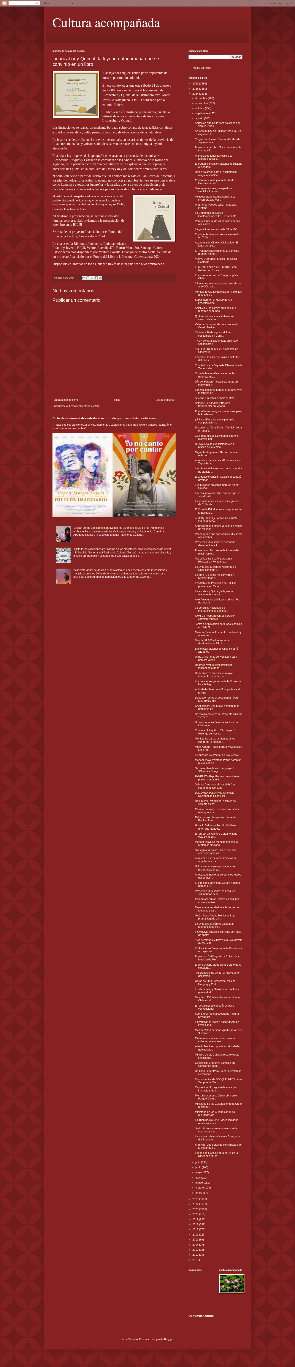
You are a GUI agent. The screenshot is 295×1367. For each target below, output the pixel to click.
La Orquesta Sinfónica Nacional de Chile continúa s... (215, 568)
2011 (195, 1260)
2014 (195, 1244)
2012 (195, 1254)
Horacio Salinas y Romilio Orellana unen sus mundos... (215, 827)
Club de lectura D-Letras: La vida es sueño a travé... (216, 519)
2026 (195, 83)
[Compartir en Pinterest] (100, 278)
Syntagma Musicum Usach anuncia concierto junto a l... (215, 852)
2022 (195, 1204)
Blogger (168, 1339)
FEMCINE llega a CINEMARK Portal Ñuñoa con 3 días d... (216, 269)
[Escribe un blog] (88, 278)
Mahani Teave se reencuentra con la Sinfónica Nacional (216, 843)
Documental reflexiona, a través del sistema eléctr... (215, 802)
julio (198, 1162)
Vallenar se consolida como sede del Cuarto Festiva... (216, 326)
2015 (195, 1239)
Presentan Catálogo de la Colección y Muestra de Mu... (217, 958)
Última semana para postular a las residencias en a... (215, 868)
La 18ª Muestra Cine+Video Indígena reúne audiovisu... (216, 1122)
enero (199, 1192)
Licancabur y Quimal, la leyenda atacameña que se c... (214, 593)
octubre (200, 108)
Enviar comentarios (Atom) (84, 406)
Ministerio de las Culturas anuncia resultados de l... (215, 1114)
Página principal (201, 67)
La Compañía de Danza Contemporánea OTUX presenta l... (217, 214)
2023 (195, 1199)
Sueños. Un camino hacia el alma (215, 398)
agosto (199, 118)
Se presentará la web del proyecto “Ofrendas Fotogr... (215, 770)
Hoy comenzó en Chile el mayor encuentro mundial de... (214, 675)
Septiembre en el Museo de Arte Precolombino (214, 301)
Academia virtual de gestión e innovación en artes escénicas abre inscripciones (120, 570)
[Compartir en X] (92, 278)
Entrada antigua (165, 399)
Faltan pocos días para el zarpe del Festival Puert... (215, 819)
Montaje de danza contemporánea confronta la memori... (215, 740)
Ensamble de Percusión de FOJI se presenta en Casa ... (215, 585)
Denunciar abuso (201, 1315)
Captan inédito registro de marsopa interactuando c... (215, 1089)
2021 (195, 1209)
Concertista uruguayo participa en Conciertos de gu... (215, 1064)
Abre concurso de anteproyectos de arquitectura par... (216, 860)
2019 (195, 1219)
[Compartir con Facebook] (96, 278)
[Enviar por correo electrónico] (84, 278)
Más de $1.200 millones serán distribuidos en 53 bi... (212, 642)
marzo (199, 1182)
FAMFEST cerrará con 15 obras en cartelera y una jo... (215, 617)
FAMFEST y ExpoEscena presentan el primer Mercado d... (217, 778)
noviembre (202, 103)
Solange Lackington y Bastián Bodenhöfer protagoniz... (212, 405)
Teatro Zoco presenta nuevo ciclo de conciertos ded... (216, 1130)
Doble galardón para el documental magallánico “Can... (216, 173)
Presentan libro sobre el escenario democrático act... (215, 544)
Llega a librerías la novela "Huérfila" (216, 229)
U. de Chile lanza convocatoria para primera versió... (216, 658)
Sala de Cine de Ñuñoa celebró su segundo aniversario (215, 786)
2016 (195, 1234)
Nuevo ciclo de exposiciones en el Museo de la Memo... (215, 446)
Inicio (117, 399)
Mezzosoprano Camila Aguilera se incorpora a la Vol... (215, 198)
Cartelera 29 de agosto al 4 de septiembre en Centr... (213, 334)
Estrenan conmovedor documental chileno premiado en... (215, 1040)
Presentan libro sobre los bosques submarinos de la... (215, 893)
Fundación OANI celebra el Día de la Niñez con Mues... (216, 1154)
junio (198, 1167)
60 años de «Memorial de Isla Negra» (217, 755)
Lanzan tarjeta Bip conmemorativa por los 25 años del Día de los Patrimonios (118, 527)
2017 (195, 1229)
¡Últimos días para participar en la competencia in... (215, 421)
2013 (195, 1249)
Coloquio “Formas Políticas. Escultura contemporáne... (217, 901)
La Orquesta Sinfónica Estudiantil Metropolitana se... (214, 925)
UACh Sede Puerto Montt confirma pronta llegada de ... (215, 917)
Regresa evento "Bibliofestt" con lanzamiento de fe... (214, 666)
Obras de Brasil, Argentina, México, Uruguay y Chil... (215, 982)
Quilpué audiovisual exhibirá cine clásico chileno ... (214, 318)
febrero (200, 1187)
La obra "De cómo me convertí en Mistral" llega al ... (214, 576)
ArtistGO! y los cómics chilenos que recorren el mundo (215, 309)
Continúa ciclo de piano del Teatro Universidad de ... (215, 182)
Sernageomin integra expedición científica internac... (214, 190)
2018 (195, 1224)
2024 (195, 93)
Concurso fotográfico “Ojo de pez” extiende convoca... (215, 732)
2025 (195, 88)
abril (198, 1177)
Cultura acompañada (106, 22)
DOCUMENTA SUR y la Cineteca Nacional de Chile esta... (214, 794)
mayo (199, 1172)
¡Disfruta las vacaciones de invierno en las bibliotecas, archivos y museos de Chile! (122, 549)
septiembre (202, 113)
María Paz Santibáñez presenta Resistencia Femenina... (213, 560)
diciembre (201, 98)
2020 (195, 1214)
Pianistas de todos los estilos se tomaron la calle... (213, 157)
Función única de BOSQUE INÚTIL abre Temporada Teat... (218, 1081)
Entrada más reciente (66, 399)
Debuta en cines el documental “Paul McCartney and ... (216, 699)
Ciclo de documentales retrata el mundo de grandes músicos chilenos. (104, 418)
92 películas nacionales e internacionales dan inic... (211, 609)
